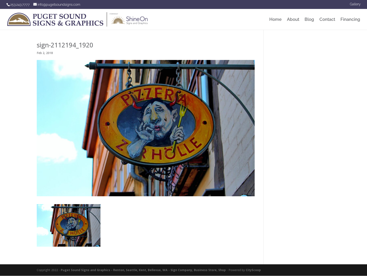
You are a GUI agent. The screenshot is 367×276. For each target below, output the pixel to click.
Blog (309, 20)
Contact (327, 20)
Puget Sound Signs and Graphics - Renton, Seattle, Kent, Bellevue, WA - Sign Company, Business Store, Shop (143, 270)
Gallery (355, 4)
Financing (350, 20)
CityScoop (253, 270)
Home (275, 20)
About (293, 20)
